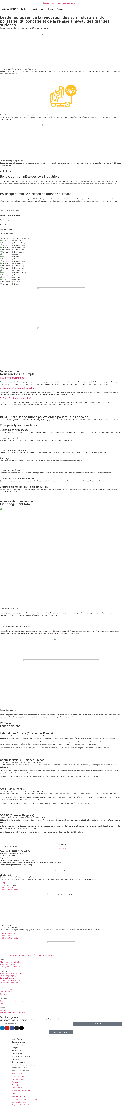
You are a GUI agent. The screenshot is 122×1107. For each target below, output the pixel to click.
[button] (61, 377)
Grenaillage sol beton (7, 234)
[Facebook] (12, 1028)
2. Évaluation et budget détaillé (17, 388)
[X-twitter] (21, 1028)
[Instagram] (16, 1028)
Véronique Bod (5, 875)
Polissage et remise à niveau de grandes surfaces (35, 194)
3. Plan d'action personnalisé (15, 398)
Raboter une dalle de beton (10, 215)
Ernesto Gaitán (5, 925)
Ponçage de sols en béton (9, 211)
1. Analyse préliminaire (12, 377)
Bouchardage (5, 220)
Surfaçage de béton (7, 224)
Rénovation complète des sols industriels (29, 176)
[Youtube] (7, 1028)
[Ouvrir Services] (28, 9)
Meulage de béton (6, 229)
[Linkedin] (2, 1028)
